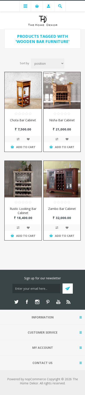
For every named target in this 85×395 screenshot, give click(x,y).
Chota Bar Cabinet (23, 120)
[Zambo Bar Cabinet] (62, 179)
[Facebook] (26, 301)
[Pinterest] (47, 301)
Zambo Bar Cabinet (62, 209)
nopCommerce (35, 379)
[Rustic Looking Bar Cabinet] (23, 179)
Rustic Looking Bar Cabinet (23, 211)
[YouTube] (58, 301)
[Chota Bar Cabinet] (23, 90)
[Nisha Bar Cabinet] (62, 90)
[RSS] (68, 301)
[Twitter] (16, 301)
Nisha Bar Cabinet (62, 120)
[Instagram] (37, 301)
